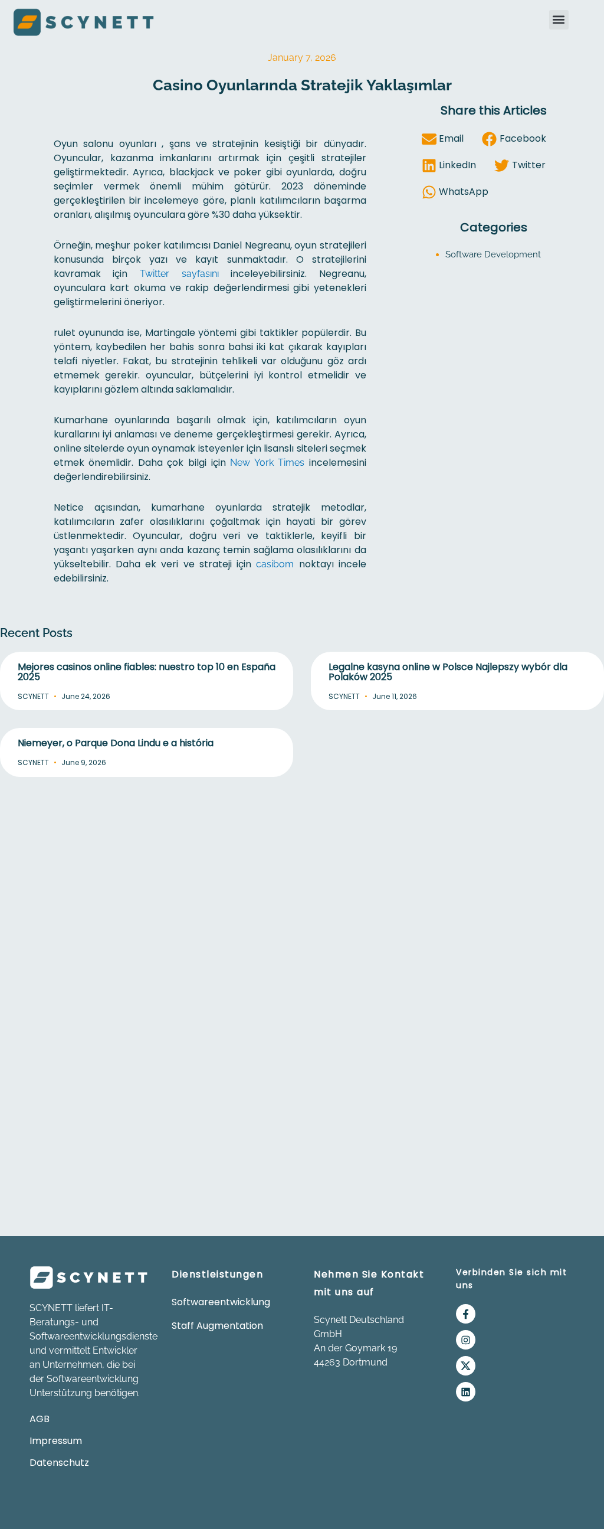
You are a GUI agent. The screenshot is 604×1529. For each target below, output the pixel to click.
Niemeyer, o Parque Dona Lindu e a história (116, 743)
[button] (559, 20)
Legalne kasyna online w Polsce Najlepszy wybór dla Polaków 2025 (448, 672)
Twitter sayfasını (179, 273)
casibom (275, 564)
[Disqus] (302, 936)
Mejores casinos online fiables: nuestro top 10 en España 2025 (146, 672)
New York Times (267, 462)
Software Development (493, 254)
